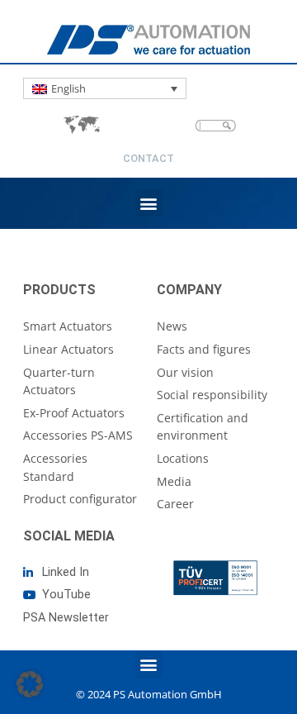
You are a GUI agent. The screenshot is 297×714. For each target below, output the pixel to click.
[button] (149, 203)
